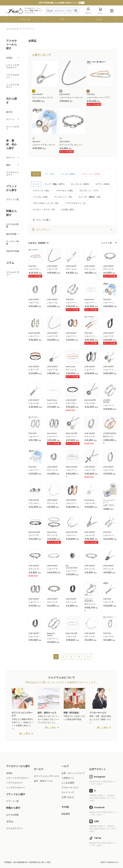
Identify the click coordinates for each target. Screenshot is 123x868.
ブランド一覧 (12, 199)
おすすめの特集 (12, 225)
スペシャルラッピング (109, 501)
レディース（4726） (91, 174)
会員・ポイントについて (73, 773)
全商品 (9, 773)
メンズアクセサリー (15, 787)
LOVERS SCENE (106, 401)
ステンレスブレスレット (70, 144)
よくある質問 (68, 783)
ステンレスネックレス (42, 97)
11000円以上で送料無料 (61, 3)
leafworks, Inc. (112, 862)
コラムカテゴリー (14, 828)
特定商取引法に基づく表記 (40, 862)
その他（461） (68, 209)
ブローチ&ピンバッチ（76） (46, 203)
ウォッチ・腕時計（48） (90, 197)
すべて (36, 174)
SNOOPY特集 (12, 251)
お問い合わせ (68, 797)
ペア (62, 19)
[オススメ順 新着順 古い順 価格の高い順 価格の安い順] (109, 243)
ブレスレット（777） (89, 190)
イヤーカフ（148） (65, 190)
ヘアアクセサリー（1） (76, 203)
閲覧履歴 (66, 814)
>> (88, 656)
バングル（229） (41, 197)
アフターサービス (70, 787)
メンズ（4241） (69, 174)
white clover (70, 367)
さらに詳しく (41, 229)
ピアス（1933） (103, 184)
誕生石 (9, 112)
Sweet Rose (89, 300)
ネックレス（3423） (80, 184)
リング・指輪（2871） (55, 184)
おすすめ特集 (12, 815)
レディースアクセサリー (17, 778)
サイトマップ (68, 792)
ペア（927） (50, 174)
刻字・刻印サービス (43, 781)
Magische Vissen (51, 634)
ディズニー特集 (12, 242)
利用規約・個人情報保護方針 (16, 862)
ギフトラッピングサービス (46, 776)
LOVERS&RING (109, 433)
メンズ (98, 19)
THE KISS (91, 94)
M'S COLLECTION (71, 567)
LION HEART (37, 94)
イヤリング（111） (42, 190)
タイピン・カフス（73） (44, 209)
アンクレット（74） (63, 197)
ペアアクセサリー (14, 783)
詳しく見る (24, 733)
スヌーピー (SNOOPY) (88, 600)
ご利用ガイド (68, 778)
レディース (25, 19)
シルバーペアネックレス (43, 144)
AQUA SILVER (34, 333)
